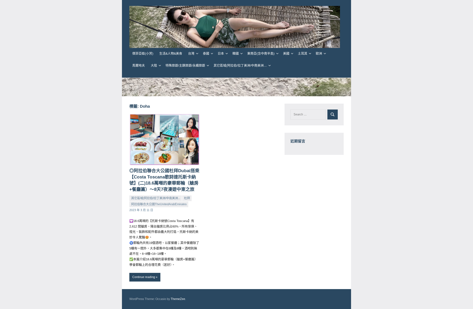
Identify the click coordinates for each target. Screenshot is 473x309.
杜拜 (187, 198)
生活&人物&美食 (170, 53)
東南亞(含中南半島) (261, 53)
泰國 (206, 53)
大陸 (154, 65)
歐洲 (319, 53)
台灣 (191, 53)
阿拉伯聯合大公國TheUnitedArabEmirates (159, 204)
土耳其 (302, 53)
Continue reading (143, 277)
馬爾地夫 (138, 65)
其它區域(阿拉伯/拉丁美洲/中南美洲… (240, 65)
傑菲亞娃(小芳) (142, 53)
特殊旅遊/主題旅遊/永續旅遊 (185, 65)
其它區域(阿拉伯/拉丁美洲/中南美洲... (155, 198)
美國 (286, 53)
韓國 (235, 53)
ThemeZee (178, 299)
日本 (221, 53)
